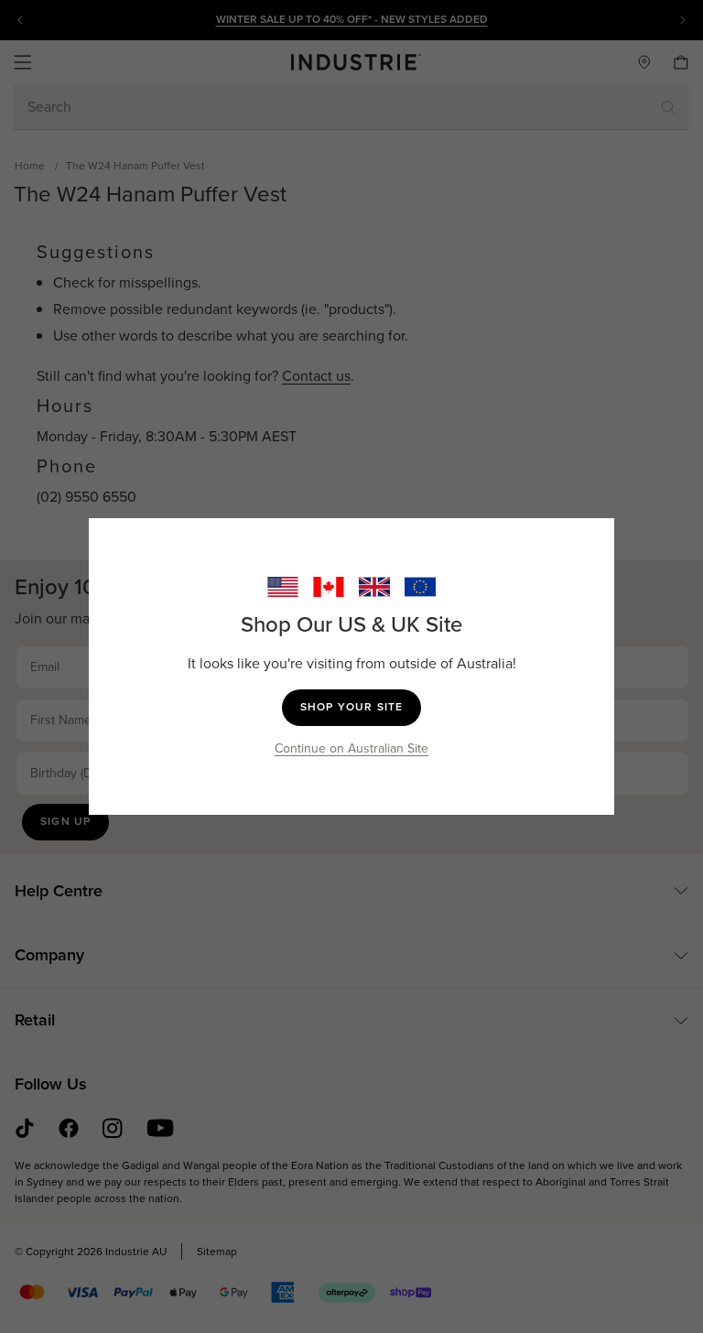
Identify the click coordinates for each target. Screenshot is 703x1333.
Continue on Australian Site (351, 748)
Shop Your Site (352, 707)
